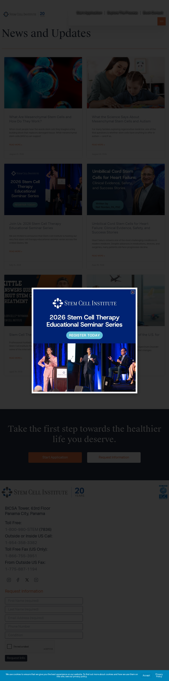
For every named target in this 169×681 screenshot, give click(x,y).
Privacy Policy (159, 675)
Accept (146, 676)
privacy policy (80, 677)
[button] (133, 292)
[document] (84, 340)
